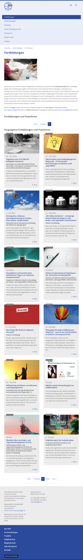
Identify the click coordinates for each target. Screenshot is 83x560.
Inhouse (7, 41)
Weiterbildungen (10, 21)
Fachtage (7, 25)
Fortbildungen (9, 17)
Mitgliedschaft (10, 543)
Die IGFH (7, 529)
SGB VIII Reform (10, 546)
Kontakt (7, 550)
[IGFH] (8, 6)
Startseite (7, 48)
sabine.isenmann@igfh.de (63, 110)
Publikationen (9, 539)
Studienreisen (9, 37)
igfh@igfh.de (38, 502)
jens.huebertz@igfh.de (12, 110)
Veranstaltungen (17, 48)
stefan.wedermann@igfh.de (16, 511)
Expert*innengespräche (12, 29)
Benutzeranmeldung (11, 556)
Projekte (7, 536)
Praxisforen (8, 33)
